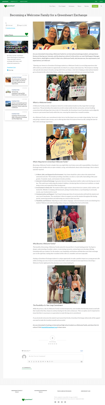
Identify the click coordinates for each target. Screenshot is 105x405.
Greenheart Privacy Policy (16, 391)
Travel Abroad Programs (64, 391)
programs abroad (23, 1)
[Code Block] (45, 362)
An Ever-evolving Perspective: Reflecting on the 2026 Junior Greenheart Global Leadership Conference (19, 105)
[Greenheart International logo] (9, 6)
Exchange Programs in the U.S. (40, 391)
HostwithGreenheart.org (49, 327)
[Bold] (29, 362)
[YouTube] (62, 402)
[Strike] (36, 362)
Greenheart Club (11, 67)
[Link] (48, 362)
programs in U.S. (14, 1)
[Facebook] (55, 402)
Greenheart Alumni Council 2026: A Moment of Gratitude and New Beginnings (19, 117)
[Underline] (34, 362)
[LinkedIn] (65, 402)
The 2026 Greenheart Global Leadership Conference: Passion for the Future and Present (14, 46)
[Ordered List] (38, 362)
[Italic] (31, 362)
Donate (101, 1)
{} (49, 361)
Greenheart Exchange (11, 28)
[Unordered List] (41, 362)
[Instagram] (58, 402)
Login (96, 1)
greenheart (5, 1)
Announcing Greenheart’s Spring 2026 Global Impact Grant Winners (19, 93)
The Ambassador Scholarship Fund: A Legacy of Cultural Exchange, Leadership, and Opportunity (19, 81)
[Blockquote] (43, 362)
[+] (52, 361)
